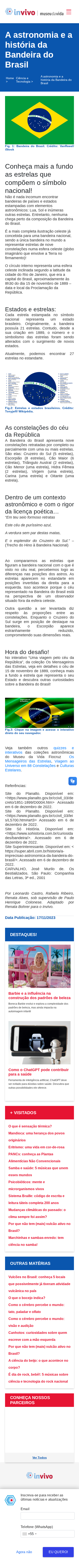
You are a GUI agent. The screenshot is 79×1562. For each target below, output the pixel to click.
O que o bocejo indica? (26, 1298)
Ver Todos (39, 1457)
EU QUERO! (58, 1552)
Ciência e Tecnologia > (24, 79)
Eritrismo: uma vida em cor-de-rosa (36, 1147)
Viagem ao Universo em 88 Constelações (39, 763)
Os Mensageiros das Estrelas (39, 759)
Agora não (24, 1552)
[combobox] (29, 1533)
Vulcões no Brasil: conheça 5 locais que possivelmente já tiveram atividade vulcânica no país (39, 1284)
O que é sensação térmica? (30, 1126)
